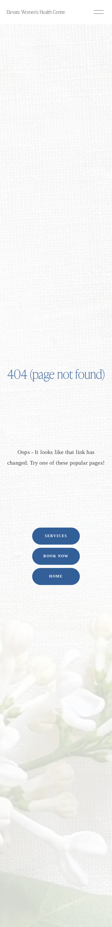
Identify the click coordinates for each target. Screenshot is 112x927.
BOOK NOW (56, 556)
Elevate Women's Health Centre (36, 12)
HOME (56, 576)
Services (56, 536)
